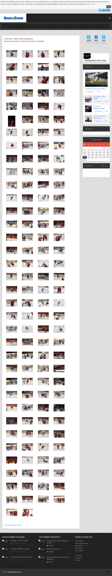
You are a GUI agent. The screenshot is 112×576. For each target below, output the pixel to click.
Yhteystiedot (79, 550)
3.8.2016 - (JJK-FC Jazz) (19, 541)
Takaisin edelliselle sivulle (13, 525)
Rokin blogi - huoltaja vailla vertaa (57, 542)
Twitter (77, 560)
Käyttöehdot (79, 541)
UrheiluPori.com (14, 572)
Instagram (78, 558)
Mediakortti (79, 546)
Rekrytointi (78, 548)
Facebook (78, 555)
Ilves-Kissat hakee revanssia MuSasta (58, 558)
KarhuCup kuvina (53, 549)
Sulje (108, 6)
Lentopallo (15, 560)
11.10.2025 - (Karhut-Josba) (99, 107)
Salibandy (98, 101)
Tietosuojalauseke (81, 543)
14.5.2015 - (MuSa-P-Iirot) (19, 549)
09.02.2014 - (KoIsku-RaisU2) (21, 557)
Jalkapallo (90, 92)
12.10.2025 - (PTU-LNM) (99, 98)
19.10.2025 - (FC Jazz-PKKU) (95, 89)
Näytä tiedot (91, 4)
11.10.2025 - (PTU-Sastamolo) (99, 117)
